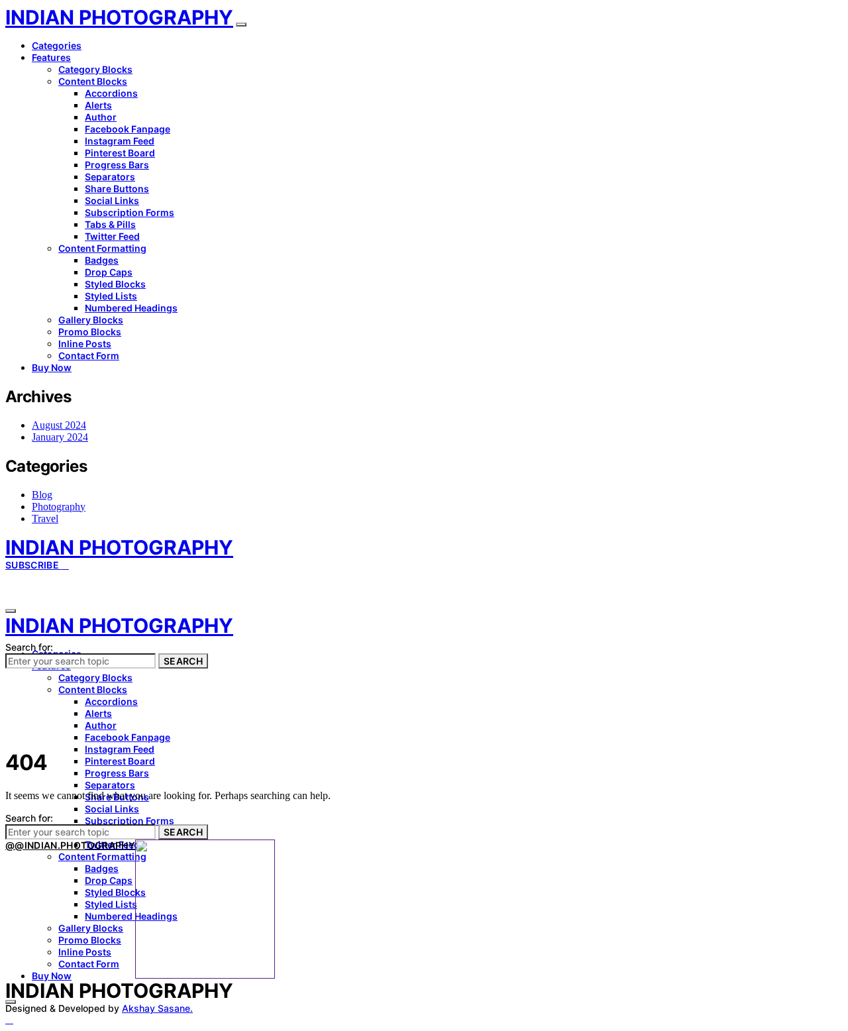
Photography (58, 506)
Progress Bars (117, 164)
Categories (56, 45)
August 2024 (59, 425)
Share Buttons (117, 188)
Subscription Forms (129, 212)
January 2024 (60, 437)
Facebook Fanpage (127, 129)
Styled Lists (111, 295)
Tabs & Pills (110, 224)
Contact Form (88, 355)
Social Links (112, 200)
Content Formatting (102, 248)
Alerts (98, 105)
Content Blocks (92, 81)
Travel (45, 518)
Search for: (29, 647)
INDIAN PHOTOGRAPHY (119, 17)
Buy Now (52, 367)
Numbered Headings (131, 307)
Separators (110, 176)
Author (101, 117)
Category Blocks (95, 69)
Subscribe (33, 564)
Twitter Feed (112, 236)
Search (183, 661)
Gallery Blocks (90, 319)
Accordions (111, 93)
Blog (42, 494)
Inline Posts (84, 343)
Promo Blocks (89, 331)
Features (51, 57)
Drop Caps (108, 272)
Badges (102, 260)
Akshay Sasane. (157, 1008)
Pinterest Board (120, 152)
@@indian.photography (70, 845)
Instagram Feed (119, 140)
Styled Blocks (115, 284)
